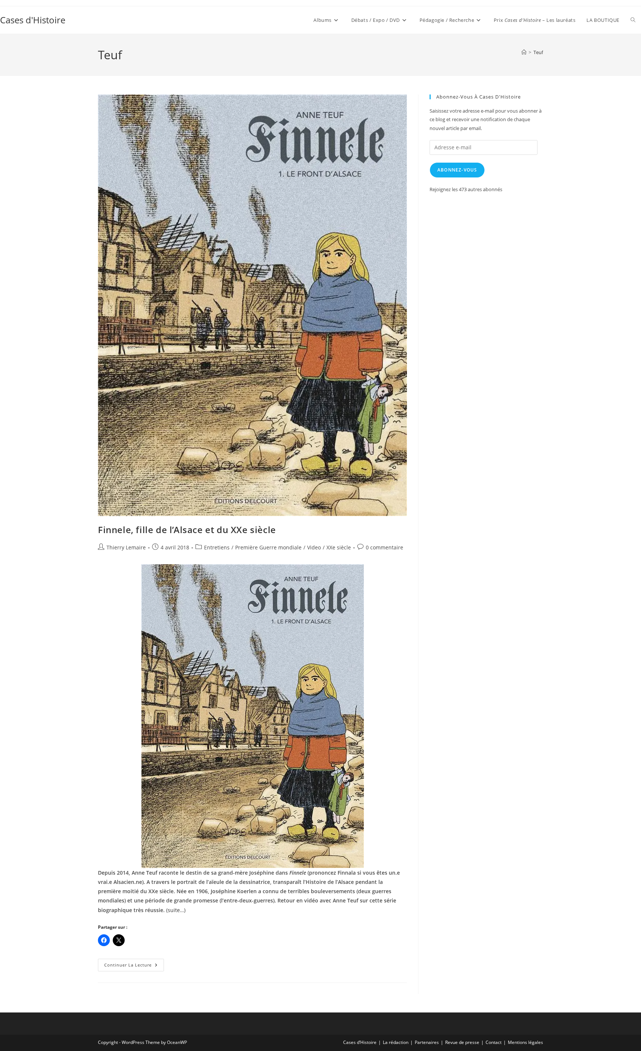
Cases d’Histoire (360, 1042)
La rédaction (395, 1042)
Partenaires (427, 1042)
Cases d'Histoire (32, 20)
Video (314, 547)
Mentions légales (525, 1042)
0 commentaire (384, 547)
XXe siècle (338, 547)
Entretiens (217, 547)
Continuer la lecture (134, 966)
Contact (494, 1042)
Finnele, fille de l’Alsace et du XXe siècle (187, 529)
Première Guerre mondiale (268, 547)
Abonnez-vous (457, 170)
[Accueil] (524, 52)
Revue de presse (462, 1042)
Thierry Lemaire (126, 547)
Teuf (538, 52)
